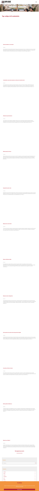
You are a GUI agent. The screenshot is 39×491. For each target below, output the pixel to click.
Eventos (4, 479)
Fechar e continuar (19, 489)
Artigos (4, 473)
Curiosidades (5, 476)
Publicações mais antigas (19, 453)
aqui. (22, 486)
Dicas (4, 478)
